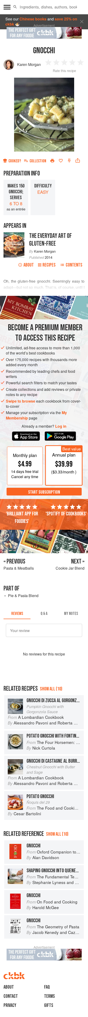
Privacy (10, 1005)
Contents (74, 265)
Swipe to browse (20, 401)
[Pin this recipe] (69, 160)
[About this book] (14, 234)
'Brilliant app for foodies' (22, 517)
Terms (49, 996)
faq (47, 987)
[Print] (52, 160)
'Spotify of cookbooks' (66, 513)
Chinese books (32, 19)
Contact (11, 996)
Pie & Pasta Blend (23, 595)
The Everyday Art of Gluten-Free (50, 240)
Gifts (48, 1005)
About (28, 265)
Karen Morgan (29, 64)
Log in (60, 426)
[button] (15, 7)
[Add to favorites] (61, 160)
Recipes (49, 265)
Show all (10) (51, 689)
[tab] (17, 613)
